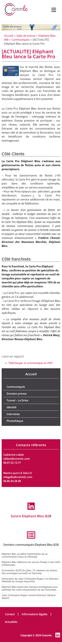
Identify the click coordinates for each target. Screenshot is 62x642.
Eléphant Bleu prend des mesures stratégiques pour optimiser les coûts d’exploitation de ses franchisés (30, 588)
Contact (10, 614)
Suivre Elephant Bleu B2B (31, 516)
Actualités (11, 622)
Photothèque (15, 421)
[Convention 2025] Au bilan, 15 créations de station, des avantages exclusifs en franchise (30, 572)
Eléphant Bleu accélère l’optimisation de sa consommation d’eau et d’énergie (24, 555)
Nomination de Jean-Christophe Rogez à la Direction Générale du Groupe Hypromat (30, 580)
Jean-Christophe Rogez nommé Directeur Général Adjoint (28, 596)
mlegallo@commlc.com (17, 477)
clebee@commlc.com (16, 459)
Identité (11, 407)
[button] (53, 9)
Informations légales (34, 614)
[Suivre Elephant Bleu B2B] (31, 506)
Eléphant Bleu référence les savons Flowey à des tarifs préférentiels (31, 563)
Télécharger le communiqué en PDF (30, 363)
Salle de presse (25, 35)
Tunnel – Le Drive (17, 400)
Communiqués (20, 39)
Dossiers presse (17, 393)
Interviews (13, 414)
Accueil (8, 35)
